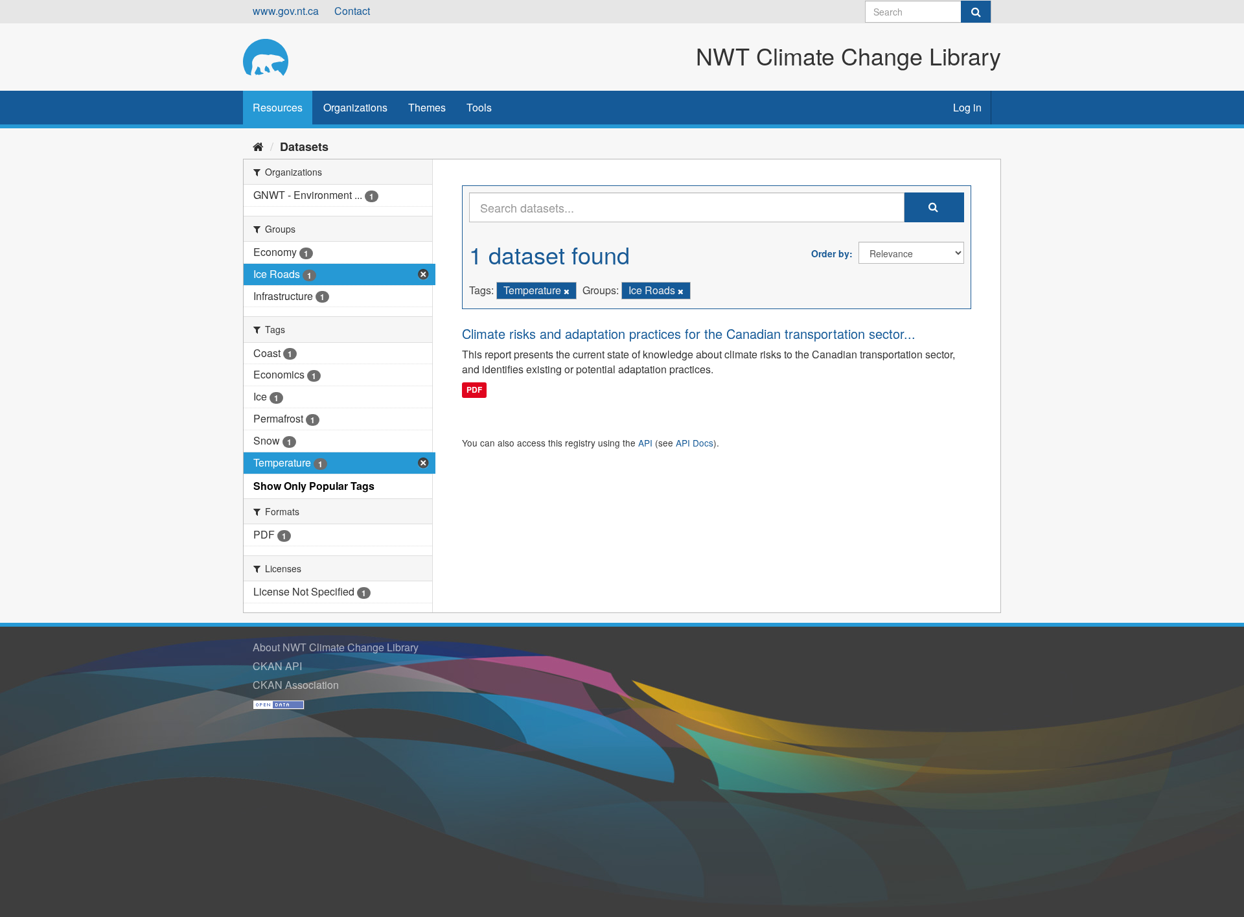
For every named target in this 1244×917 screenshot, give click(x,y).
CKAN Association (296, 684)
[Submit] (976, 12)
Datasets (304, 146)
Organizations (355, 107)
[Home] (258, 145)
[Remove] (567, 291)
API (645, 442)
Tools (479, 107)
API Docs (694, 442)
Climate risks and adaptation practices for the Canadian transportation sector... (689, 333)
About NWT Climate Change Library (336, 647)
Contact (352, 10)
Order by (830, 253)
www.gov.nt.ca (286, 10)
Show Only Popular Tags (313, 485)
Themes (427, 107)
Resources (278, 107)
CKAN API (277, 665)
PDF (474, 389)
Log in (967, 107)
